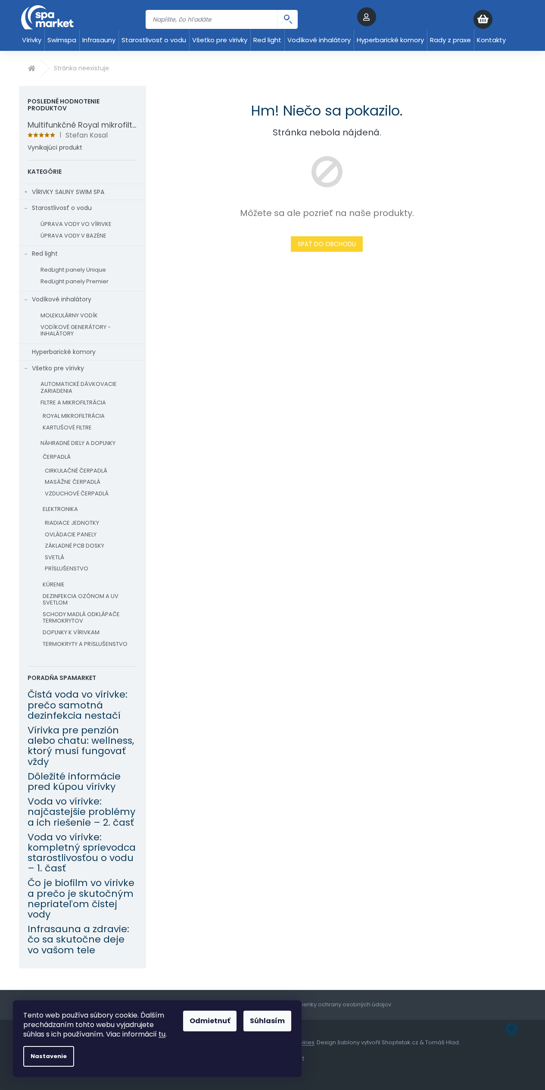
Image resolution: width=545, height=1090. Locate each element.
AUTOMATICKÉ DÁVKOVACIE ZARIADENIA (78, 387)
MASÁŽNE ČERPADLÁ (72, 482)
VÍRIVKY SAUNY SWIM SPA (68, 192)
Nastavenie (49, 1056)
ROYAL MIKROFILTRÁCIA (74, 416)
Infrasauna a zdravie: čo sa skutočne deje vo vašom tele (78, 939)
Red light (45, 253)
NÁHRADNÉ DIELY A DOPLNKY (77, 443)
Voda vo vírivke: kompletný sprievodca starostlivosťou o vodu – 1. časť (82, 853)
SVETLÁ (54, 557)
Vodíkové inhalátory (61, 299)
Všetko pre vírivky (58, 368)
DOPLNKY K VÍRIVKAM (71, 632)
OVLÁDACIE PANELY (71, 534)
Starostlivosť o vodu (62, 208)
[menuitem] (31, 40)
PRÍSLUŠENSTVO (66, 568)
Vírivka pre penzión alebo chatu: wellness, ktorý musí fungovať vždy (81, 746)
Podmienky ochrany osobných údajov (338, 1004)
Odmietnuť (210, 1021)
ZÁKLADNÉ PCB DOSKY (74, 546)
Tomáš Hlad (442, 1042)
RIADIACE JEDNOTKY (72, 523)
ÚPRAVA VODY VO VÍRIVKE (76, 224)
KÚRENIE (54, 584)
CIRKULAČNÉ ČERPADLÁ (76, 471)
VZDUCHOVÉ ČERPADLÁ (77, 493)
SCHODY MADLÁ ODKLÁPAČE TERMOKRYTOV (81, 617)
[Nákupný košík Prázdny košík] (499, 19)
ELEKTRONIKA (60, 509)
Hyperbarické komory (64, 352)
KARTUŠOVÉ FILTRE (67, 427)
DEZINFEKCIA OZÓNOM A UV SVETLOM (80, 599)
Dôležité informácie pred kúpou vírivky (74, 781)
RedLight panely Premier (74, 281)
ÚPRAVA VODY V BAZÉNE (73, 236)
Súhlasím (267, 1021)
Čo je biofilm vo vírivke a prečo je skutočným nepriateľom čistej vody (81, 899)
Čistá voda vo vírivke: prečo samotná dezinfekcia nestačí (78, 705)
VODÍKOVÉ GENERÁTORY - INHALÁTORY (75, 330)
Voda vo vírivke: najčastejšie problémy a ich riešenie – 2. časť (81, 812)
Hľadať (287, 19)
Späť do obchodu (327, 244)
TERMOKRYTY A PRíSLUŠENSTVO (85, 644)
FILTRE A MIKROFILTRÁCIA (73, 402)
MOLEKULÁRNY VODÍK (69, 315)
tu (162, 1034)
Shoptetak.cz (400, 1042)
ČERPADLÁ (57, 457)
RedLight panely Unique (73, 270)
